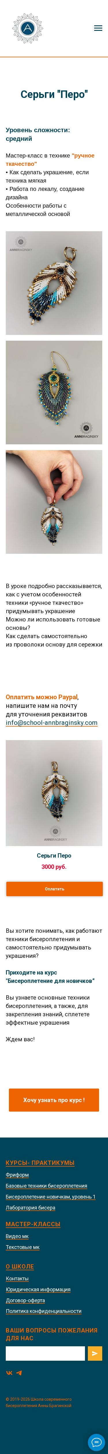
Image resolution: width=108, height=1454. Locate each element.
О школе (20, 1266)
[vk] (9, 1373)
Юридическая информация (38, 1289)
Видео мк (17, 1236)
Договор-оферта (25, 1300)
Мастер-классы (33, 1224)
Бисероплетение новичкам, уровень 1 (51, 1197)
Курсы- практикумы (40, 1162)
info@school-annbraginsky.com (52, 722)
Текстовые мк (22, 1247)
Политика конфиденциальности (44, 1311)
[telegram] (18, 1373)
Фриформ (17, 1175)
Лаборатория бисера (30, 1208)
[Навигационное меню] (98, 28)
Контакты (17, 1278)
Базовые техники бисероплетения (46, 1186)
